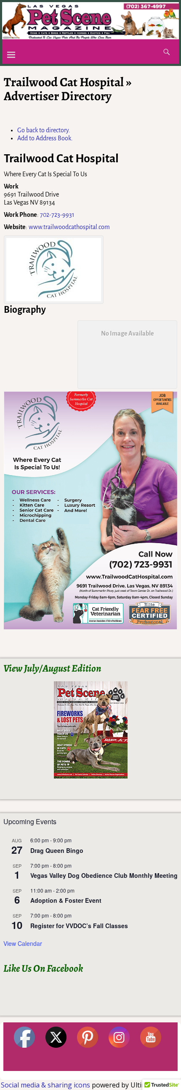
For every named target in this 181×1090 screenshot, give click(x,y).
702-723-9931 (57, 214)
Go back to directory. (43, 130)
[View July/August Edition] (90, 730)
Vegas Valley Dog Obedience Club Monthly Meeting (104, 875)
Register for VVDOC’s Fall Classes (79, 925)
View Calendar (22, 943)
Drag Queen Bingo (56, 850)
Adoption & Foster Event (65, 900)
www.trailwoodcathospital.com (69, 227)
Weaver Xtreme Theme (150, 1075)
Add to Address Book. (45, 138)
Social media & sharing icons (46, 1085)
